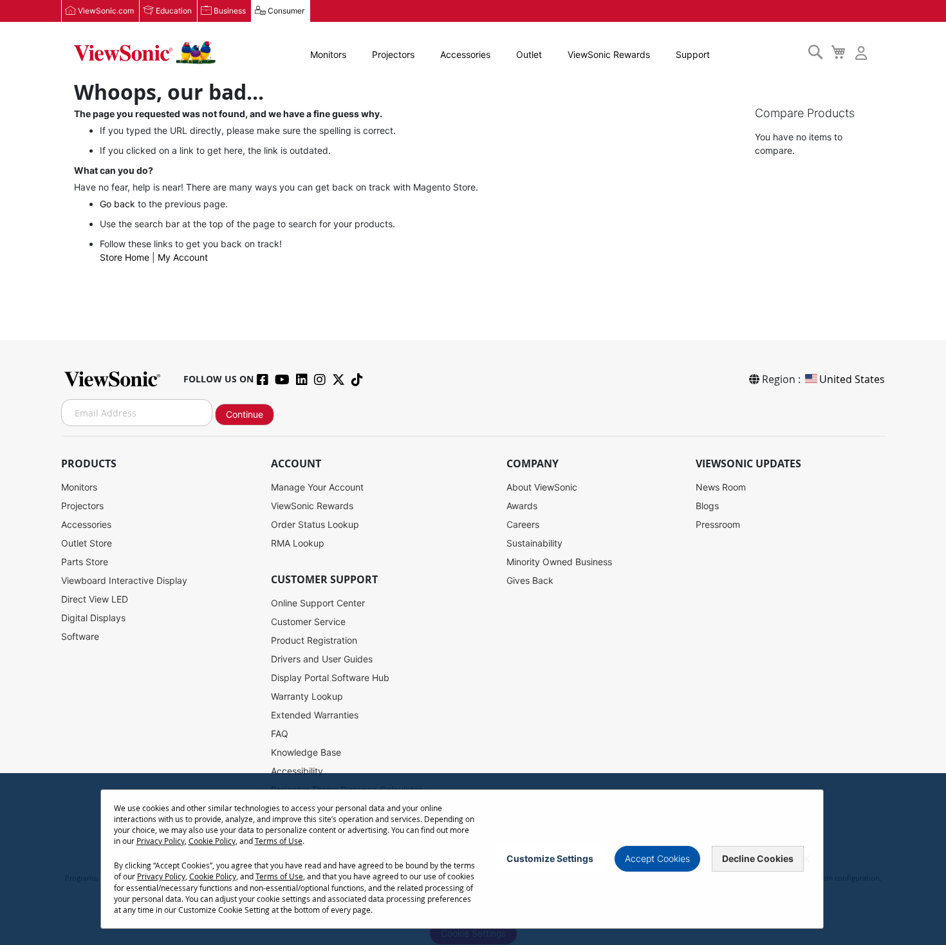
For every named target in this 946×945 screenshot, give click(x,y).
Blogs (707, 505)
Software (80, 636)
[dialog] (473, 859)
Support (693, 54)
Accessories (465, 54)
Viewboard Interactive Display (124, 580)
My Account (183, 257)
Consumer (286, 10)
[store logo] (145, 52)
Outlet (529, 54)
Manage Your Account (317, 487)
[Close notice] (806, 859)
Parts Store (84, 561)
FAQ (279, 733)
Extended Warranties (314, 714)
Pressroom (718, 524)
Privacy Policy (160, 841)
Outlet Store (86, 543)
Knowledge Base (306, 752)
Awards (521, 505)
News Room (721, 487)
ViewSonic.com (106, 10)
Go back (117, 203)
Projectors (393, 54)
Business (230, 10)
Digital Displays (93, 617)
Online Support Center (318, 602)
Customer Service (308, 621)
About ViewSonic (541, 487)
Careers (522, 524)
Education (174, 10)
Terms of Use (278, 841)
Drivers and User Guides (322, 658)
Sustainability (534, 543)
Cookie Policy (212, 841)
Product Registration (314, 640)
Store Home (124, 257)
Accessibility (297, 770)
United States (852, 379)
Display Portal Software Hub (330, 677)
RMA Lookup (297, 543)
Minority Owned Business (559, 561)
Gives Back (529, 580)
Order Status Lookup (315, 524)
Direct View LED (94, 599)
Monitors (328, 54)
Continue (244, 414)
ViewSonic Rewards (609, 54)
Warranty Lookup (307, 696)
